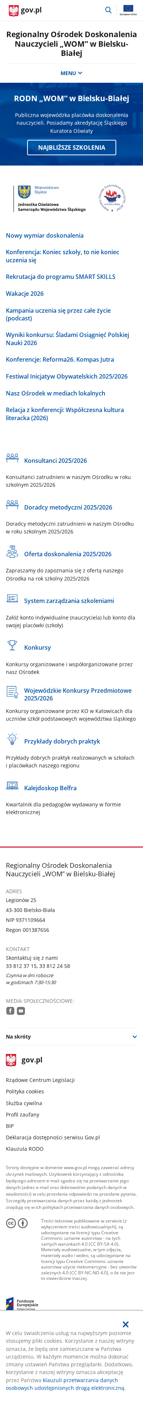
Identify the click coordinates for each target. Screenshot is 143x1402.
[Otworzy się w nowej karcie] (10, 1010)
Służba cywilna (24, 1103)
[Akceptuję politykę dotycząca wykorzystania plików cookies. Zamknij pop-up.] (126, 1324)
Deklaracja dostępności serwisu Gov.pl (53, 1137)
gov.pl (32, 1060)
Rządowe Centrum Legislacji (40, 1079)
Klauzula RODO (25, 1148)
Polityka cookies (25, 1091)
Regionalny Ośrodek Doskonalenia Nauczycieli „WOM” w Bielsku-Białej (71, 43)
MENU (68, 73)
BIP (10, 1125)
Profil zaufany (22, 1114)
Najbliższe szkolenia (71, 147)
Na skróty (18, 1036)
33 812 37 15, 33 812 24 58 (38, 965)
